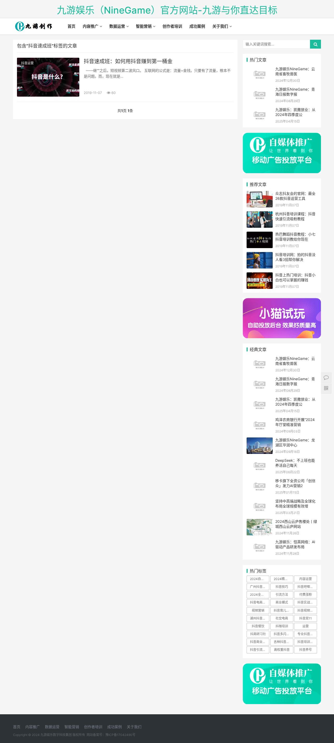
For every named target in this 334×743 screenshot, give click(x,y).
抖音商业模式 (259, 642)
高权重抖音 (282, 650)
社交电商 (282, 618)
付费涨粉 (305, 594)
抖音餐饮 (258, 626)
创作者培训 (172, 26)
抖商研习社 (258, 634)
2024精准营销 (283, 579)
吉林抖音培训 (283, 642)
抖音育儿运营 (283, 610)
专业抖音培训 (306, 634)
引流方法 (282, 594)
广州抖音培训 (259, 587)
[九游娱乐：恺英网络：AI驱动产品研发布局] (260, 542)
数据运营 (117, 26)
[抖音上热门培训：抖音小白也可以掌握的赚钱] (260, 275)
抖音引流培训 (259, 650)
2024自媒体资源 (259, 579)
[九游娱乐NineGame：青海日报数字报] (260, 90)
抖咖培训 (282, 626)
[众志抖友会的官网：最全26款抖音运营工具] (260, 194)
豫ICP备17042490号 (120, 735)
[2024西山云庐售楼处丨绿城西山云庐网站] (260, 522)
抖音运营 (27, 63)
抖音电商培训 (259, 602)
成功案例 (197, 26)
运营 (305, 626)
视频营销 (258, 610)
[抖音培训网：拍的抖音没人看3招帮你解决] (260, 255)
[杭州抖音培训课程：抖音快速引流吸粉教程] (260, 214)
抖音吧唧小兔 (306, 587)
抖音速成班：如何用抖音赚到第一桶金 (128, 61)
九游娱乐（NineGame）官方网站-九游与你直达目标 (167, 10)
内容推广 (90, 26)
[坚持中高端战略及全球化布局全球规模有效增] (260, 502)
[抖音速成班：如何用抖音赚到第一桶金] (48, 77)
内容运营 (305, 579)
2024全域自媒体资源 (259, 594)
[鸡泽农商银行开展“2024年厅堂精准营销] (260, 420)
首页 (71, 26)
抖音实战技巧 (306, 602)
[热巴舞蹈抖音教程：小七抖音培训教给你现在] (260, 235)
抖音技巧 (282, 587)
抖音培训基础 (306, 642)
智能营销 (144, 26)
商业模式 (282, 602)
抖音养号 (305, 650)
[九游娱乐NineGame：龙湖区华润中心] (260, 440)
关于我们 (220, 26)
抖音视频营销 (306, 610)
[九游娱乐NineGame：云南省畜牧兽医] (260, 69)
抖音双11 (305, 618)
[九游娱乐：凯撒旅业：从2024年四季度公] (260, 110)
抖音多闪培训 (283, 634)
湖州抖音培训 (259, 618)
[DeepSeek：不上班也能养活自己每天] (260, 461)
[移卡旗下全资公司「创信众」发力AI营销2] (260, 481)
